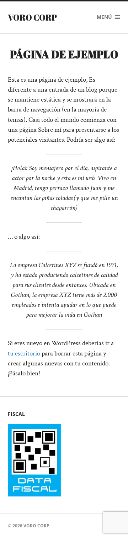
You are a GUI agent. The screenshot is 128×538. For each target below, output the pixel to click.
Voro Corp (32, 17)
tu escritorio (24, 353)
